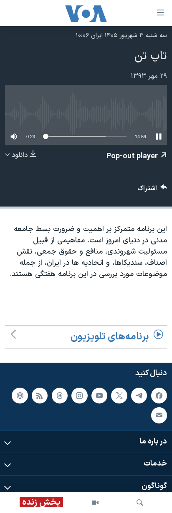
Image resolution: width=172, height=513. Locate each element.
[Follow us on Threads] (60, 395)
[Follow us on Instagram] (79, 395)
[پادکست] (20, 395)
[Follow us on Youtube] (99, 395)
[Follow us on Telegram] (139, 395)
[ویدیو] (95, 502)
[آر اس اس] (40, 395)
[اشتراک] (159, 415)
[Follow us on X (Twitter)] (119, 395)
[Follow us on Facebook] (159, 395)
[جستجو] (139, 502)
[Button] (152, 190)
